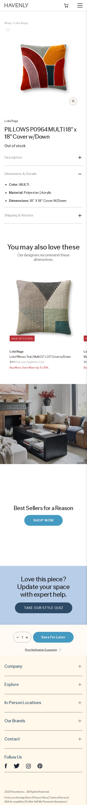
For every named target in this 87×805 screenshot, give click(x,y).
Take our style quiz (43, 608)
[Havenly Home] (16, 5)
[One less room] (18, 637)
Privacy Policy (40, 797)
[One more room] (27, 637)
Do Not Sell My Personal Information (46, 801)
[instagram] (28, 765)
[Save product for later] (7, 32)
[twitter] (17, 765)
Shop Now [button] (43, 520)
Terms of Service (59, 797)
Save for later (53, 637)
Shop (7, 23)
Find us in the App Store (17, 797)
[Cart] (66, 5)
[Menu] (78, 5)
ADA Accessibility (14, 801)
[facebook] (5, 765)
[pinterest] (39, 765)
